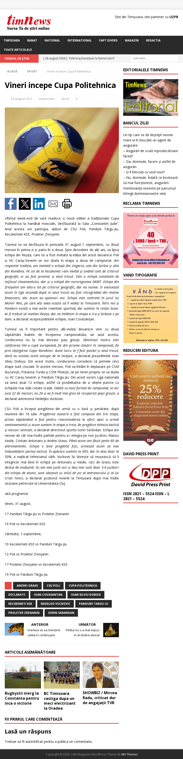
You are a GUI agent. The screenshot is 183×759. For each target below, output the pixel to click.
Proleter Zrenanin (24, 613)
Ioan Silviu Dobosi (86, 595)
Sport (65, 99)
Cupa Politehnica (83, 586)
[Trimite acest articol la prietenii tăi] (54, 207)
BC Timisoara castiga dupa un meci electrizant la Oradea (60, 701)
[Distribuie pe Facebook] (12, 207)
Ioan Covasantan (48, 595)
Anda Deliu (47, 99)
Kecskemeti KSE (20, 604)
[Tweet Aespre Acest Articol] (26, 207)
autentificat (34, 741)
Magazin (132, 40)
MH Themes (129, 754)
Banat (32, 40)
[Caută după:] (154, 58)
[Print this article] (67, 207)
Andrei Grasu (27, 586)
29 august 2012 (21, 99)
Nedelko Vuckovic (55, 604)
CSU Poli (53, 586)
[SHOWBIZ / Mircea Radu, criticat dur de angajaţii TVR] (101, 675)
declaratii (16, 595)
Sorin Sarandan (61, 613)
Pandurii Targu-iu (93, 604)
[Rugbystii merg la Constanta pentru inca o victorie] (23, 675)
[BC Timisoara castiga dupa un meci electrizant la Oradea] (62, 675)
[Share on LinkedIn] (40, 207)
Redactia (153, 40)
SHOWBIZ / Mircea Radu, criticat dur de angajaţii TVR (100, 697)
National (52, 40)
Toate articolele (18, 50)
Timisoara (12, 40)
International (79, 40)
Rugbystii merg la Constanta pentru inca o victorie (22, 698)
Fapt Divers (108, 40)
